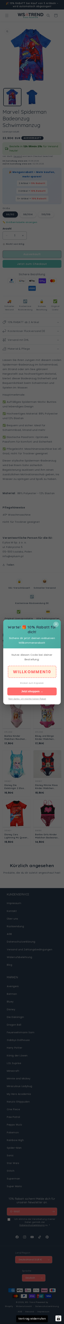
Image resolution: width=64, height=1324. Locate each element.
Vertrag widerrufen (32, 1319)
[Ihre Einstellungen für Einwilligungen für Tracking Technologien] (58, 1318)
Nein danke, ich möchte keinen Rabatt (27, 699)
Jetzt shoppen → (32, 691)
